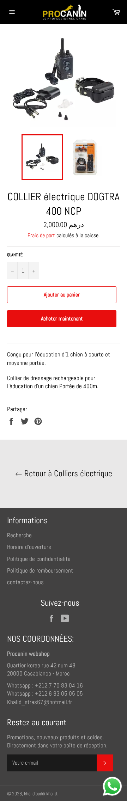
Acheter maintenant (62, 318)
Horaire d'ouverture (29, 547)
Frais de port (41, 235)
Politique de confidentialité (39, 559)
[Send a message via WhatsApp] (112, 786)
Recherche (19, 535)
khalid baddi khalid (40, 794)
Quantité (15, 255)
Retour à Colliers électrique (67, 473)
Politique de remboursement (40, 570)
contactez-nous (25, 582)
